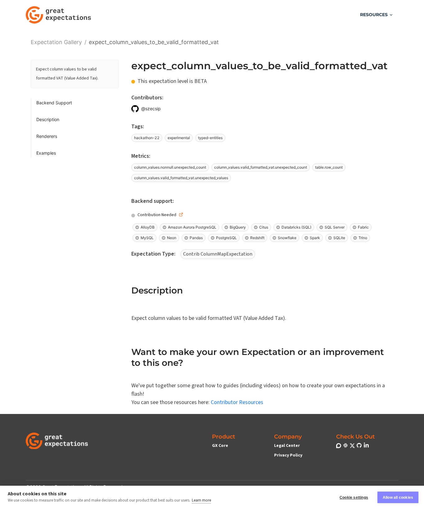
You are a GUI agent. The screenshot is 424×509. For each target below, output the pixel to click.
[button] (376, 15)
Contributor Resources (237, 402)
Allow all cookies (398, 497)
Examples (46, 153)
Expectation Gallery (56, 41)
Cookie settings (354, 497)
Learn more (201, 500)
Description (47, 119)
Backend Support (54, 102)
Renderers (46, 136)
